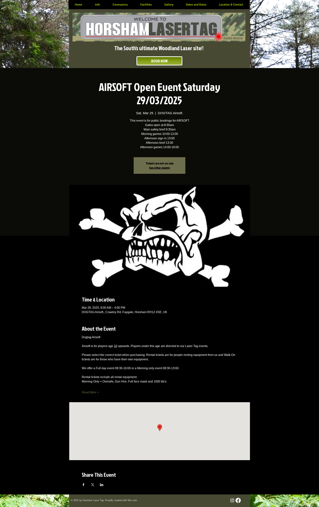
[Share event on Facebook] (83, 484)
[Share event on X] (92, 484)
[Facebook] (238, 500)
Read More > (90, 392)
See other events (159, 168)
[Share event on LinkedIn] (101, 484)
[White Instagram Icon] (232, 500)
